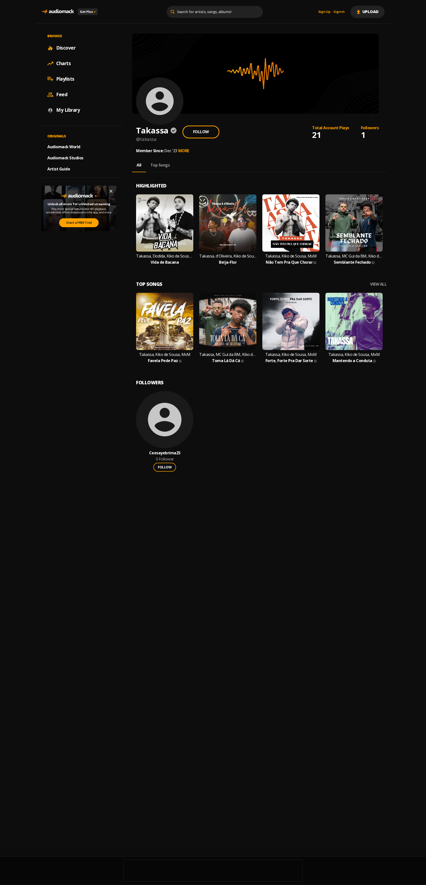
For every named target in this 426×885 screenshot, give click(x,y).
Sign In (339, 12)
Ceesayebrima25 (164, 453)
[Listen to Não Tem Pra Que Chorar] (291, 223)
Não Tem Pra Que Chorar (289, 262)
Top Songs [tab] (160, 165)
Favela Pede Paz (163, 360)
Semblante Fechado (352, 262)
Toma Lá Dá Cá (226, 360)
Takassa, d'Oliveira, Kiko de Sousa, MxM (227, 256)
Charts (63, 63)
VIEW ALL (378, 284)
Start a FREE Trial (79, 222)
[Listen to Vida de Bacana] (164, 223)
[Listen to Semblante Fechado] (354, 223)
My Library (68, 110)
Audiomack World (63, 146)
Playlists (65, 79)
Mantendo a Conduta (352, 360)
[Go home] (57, 11)
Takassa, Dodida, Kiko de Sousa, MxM (164, 256)
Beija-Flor (228, 262)
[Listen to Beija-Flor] (227, 223)
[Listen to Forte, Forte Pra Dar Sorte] (291, 321)
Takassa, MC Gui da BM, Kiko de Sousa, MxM (354, 256)
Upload (370, 11)
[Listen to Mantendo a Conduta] (354, 321)
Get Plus (88, 11)
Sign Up (324, 12)
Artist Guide (58, 169)
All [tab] (139, 165)
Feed (61, 94)
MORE (183, 150)
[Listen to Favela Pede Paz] (164, 321)
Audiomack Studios (65, 158)
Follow (201, 131)
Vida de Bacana (165, 262)
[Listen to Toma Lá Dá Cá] (227, 321)
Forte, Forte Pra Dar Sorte (289, 360)
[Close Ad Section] (110, 191)
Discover (65, 48)
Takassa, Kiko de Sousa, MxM (291, 256)
